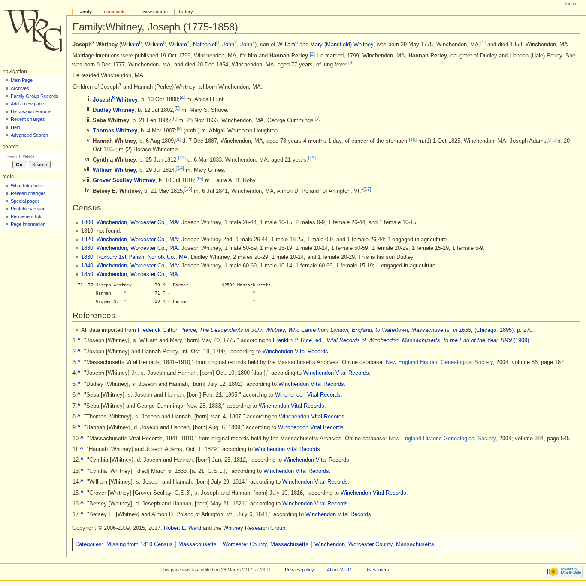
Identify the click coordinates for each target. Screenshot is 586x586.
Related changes (28, 193)
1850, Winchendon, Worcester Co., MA (129, 274)
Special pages (25, 201)
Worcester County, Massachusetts (265, 544)
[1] (483, 42)
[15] (199, 178)
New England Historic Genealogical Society (439, 362)
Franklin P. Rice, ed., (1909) (401, 340)
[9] (178, 138)
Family (85, 11)
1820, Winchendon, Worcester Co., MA (129, 240)
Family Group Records (34, 96)
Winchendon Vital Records (295, 352)
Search (10, 146)
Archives (20, 88)
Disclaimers (377, 569)
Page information (28, 224)
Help (15, 127)
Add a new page (27, 103)
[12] (182, 157)
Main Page (22, 80)
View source (155, 11)
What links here (27, 185)
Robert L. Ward (182, 528)
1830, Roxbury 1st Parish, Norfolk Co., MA (134, 257)
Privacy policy (299, 569)
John (229, 45)
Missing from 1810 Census (139, 544)
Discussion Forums (31, 111)
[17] (367, 189)
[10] (413, 138)
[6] (174, 118)
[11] (552, 138)
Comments (115, 11)
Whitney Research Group (254, 528)
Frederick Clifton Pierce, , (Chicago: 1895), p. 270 (335, 330)
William (131, 45)
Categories (88, 544)
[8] (179, 128)
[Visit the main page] (33, 33)
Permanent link (26, 216)
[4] (182, 97)
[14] (180, 168)
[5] (177, 108)
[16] (188, 189)
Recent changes (28, 119)
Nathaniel (206, 45)
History (186, 11)
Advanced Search (29, 135)
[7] (317, 118)
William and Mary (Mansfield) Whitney (325, 45)
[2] (312, 53)
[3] (350, 62)
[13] (312, 157)
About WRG (339, 569)
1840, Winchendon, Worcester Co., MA (129, 266)
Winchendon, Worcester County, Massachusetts (374, 544)
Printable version (28, 208)
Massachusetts (197, 544)
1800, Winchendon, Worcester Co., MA (129, 222)
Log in (570, 3)
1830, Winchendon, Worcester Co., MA (129, 248)
